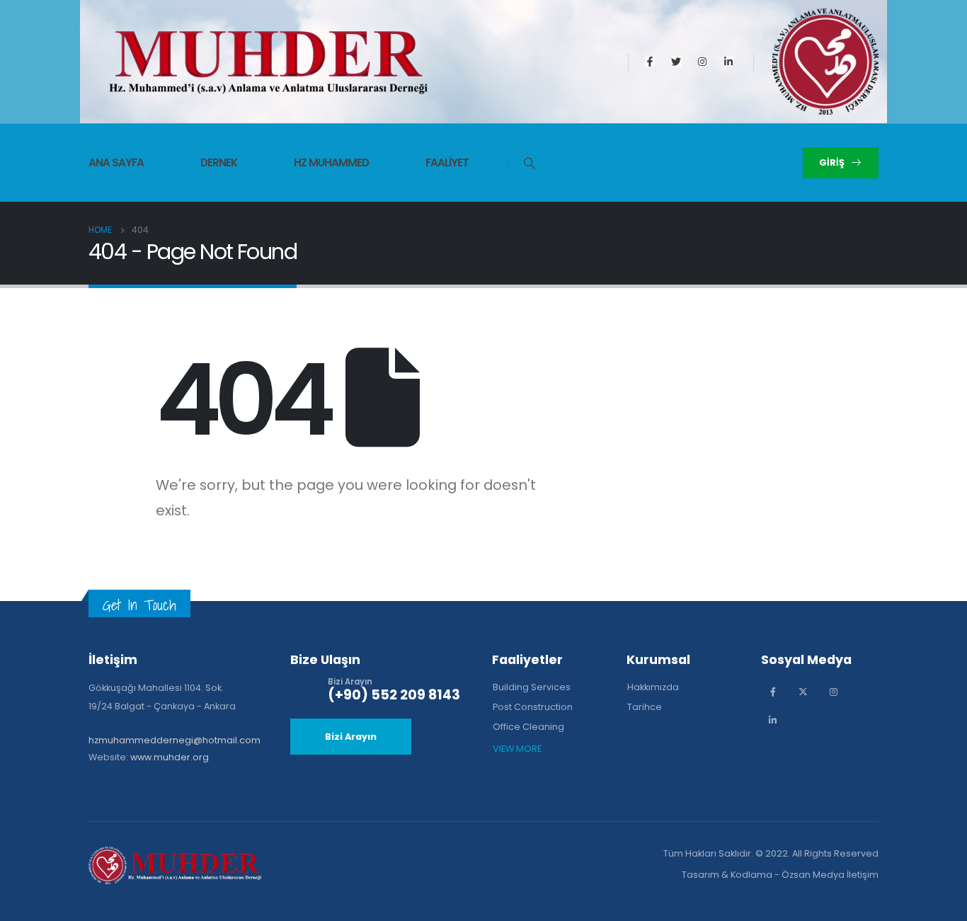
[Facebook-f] (650, 62)
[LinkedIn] (772, 720)
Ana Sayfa (116, 162)
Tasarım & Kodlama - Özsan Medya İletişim (780, 875)
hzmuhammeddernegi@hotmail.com (174, 740)
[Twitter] (676, 62)
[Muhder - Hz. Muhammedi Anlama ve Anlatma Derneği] (268, 62)
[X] (803, 692)
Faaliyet (447, 162)
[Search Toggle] (522, 163)
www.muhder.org (169, 757)
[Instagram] (702, 62)
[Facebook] (772, 692)
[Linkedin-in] (728, 62)
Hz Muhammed (331, 162)
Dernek (218, 162)
